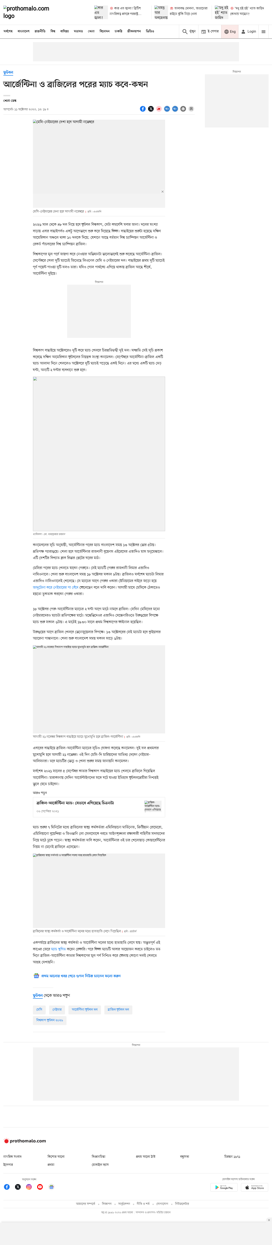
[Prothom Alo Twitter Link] (20, 1187)
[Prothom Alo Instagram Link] (31, 1187)
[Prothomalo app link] (224, 1188)
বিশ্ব (53, 31)
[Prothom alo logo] (24, 1142)
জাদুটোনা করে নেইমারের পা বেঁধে (55, 587)
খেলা (91, 31)
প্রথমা (51, 1165)
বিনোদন (105, 31)
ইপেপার (8, 1165)
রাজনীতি (40, 31)
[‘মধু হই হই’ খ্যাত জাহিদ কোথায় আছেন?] (221, 12)
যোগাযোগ (162, 1204)
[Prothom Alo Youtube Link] (42, 1187)
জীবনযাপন (134, 31)
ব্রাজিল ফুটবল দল (118, 1009)
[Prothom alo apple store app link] (255, 1188)
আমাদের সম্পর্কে (85, 1204)
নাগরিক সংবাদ (12, 1157)
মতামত (78, 31)
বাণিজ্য (64, 31)
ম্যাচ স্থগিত (58, 949)
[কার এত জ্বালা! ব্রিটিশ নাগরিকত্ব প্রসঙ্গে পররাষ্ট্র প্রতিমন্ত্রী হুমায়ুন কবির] (101, 12)
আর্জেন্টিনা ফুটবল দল (85, 1009)
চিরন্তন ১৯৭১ (232, 1157)
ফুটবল (8, 72)
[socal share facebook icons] (143, 111)
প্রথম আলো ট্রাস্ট (145, 1157)
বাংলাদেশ (24, 31)
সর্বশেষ (8, 31)
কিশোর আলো (56, 1157)
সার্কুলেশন (124, 1204)
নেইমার (57, 1009)
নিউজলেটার (182, 1204)
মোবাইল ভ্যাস (100, 1165)
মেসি (39, 1009)
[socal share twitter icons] (151, 111)
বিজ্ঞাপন (107, 1204)
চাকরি (118, 31)
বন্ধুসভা (184, 1157)
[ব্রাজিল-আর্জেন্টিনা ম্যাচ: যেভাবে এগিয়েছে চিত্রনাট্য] (153, 806)
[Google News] (51, 1187)
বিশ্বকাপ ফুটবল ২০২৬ (49, 1020)
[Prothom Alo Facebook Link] (8, 1187)
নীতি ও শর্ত (143, 1204)
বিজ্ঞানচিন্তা (98, 1157)
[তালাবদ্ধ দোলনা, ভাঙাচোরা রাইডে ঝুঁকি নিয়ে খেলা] (161, 12)
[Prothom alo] (32, 12)
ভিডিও (150, 31)
